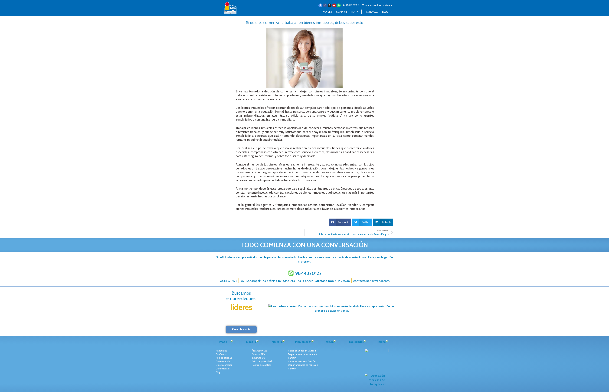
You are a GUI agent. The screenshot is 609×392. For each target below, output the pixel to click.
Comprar (341, 11)
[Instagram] (329, 5)
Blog (385, 11)
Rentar (355, 11)
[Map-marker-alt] (320, 5)
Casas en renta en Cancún (302, 361)
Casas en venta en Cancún (302, 350)
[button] (340, 222)
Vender (327, 11)
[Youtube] (334, 5)
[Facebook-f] (325, 5)
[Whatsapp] (339, 5)
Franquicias (370, 11)
